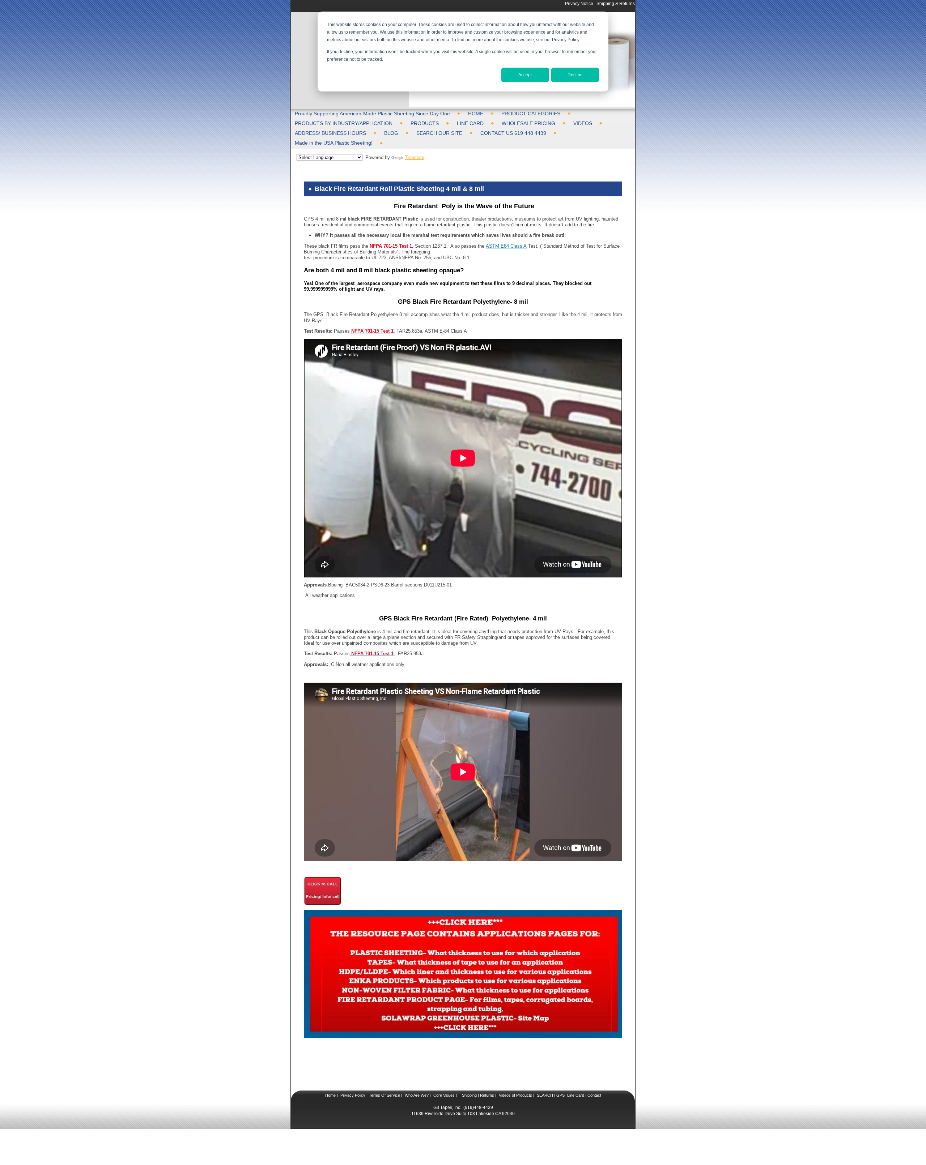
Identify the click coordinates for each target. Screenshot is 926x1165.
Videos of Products (515, 1095)
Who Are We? (416, 1095)
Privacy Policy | (353, 1095)
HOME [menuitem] (475, 113)
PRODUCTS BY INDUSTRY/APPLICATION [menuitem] (343, 123)
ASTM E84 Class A (506, 246)
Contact (593, 1095)
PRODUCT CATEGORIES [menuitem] (530, 113)
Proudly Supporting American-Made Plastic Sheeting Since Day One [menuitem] (372, 113)
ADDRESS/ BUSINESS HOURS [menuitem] (330, 133)
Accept (525, 74)
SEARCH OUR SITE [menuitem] (439, 133)
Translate (414, 157)
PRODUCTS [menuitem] (425, 123)
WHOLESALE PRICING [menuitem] (528, 123)
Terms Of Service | (385, 1095)
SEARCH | (546, 1095)
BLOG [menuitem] (391, 133)
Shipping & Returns (615, 3)
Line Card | (576, 1095)
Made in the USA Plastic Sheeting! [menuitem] (334, 143)
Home (330, 1095)
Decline (575, 74)
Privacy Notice (579, 3)
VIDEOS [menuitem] (582, 123)
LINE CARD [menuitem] (470, 123)
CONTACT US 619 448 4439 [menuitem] (513, 133)
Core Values (443, 1095)
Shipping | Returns (477, 1095)
